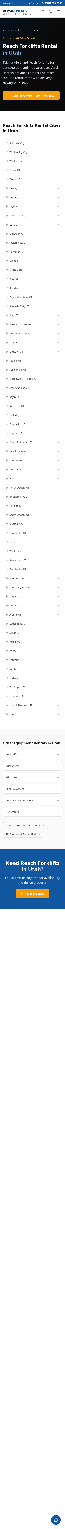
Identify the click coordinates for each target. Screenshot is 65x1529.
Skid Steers (12, 777)
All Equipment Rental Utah (21, 834)
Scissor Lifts (12, 765)
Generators (12, 812)
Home (6, 30)
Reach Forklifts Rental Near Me (27, 825)
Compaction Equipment (19, 800)
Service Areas (21, 30)
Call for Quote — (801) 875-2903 (33, 96)
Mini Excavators (15, 788)
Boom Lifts (12, 754)
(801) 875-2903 (53, 3)
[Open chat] (56, 1520)
